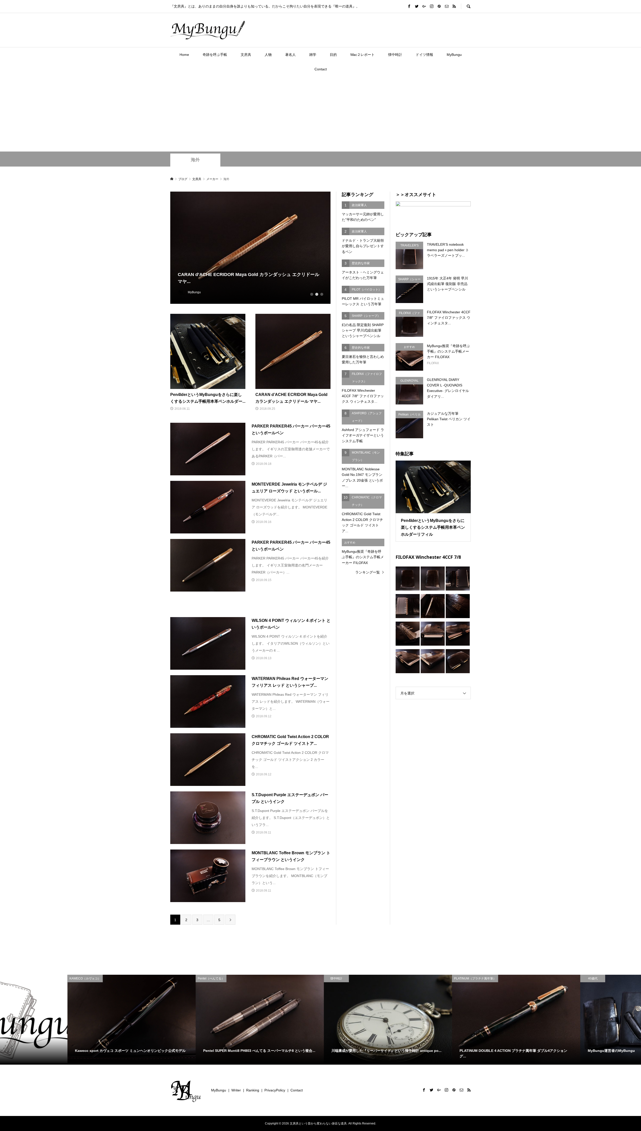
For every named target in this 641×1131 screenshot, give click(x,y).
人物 (268, 55)
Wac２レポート (362, 55)
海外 (195, 159)
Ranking (252, 1090)
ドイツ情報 (424, 55)
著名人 (290, 55)
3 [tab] (322, 294)
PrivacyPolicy (274, 1090)
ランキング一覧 (367, 572)
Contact (320, 69)
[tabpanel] (250, 248)
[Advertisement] (320, 114)
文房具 (246, 55)
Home (184, 55)
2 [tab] (317, 294)
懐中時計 (395, 55)
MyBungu (454, 55)
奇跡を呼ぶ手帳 (215, 55)
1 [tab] (312, 294)
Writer (236, 1090)
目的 (333, 55)
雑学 (312, 55)
